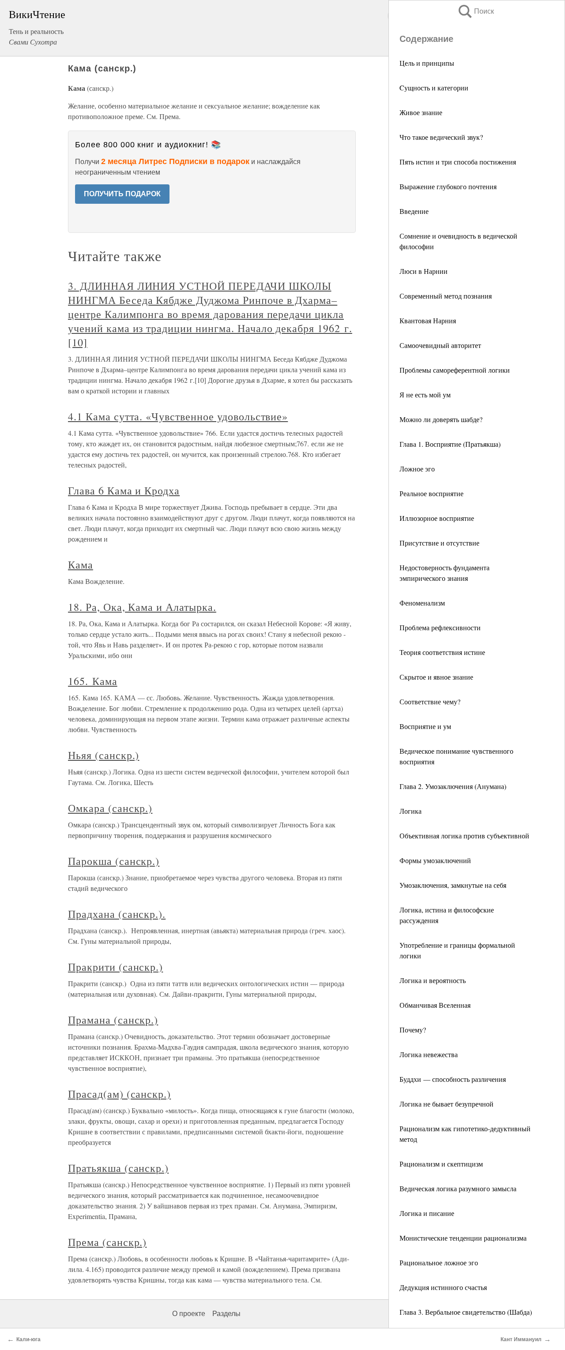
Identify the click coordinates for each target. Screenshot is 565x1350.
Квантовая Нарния (427, 320)
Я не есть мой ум (425, 394)
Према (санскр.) (107, 1242)
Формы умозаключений (435, 860)
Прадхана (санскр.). (117, 914)
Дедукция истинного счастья (443, 1287)
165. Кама (92, 681)
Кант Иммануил (521, 1339)
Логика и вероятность (432, 980)
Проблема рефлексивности (440, 627)
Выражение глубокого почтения (448, 186)
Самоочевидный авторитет (440, 345)
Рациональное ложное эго (438, 1262)
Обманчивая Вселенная (435, 1005)
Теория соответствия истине (442, 652)
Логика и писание (426, 1213)
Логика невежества (428, 1054)
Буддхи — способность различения (452, 1079)
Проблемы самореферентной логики (454, 369)
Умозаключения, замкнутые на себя (452, 885)
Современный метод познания (445, 295)
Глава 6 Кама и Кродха (124, 490)
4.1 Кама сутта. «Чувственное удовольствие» (178, 416)
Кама (80, 564)
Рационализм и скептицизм (441, 1163)
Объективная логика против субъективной (464, 835)
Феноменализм (422, 602)
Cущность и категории (433, 87)
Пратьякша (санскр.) (118, 1168)
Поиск (475, 11)
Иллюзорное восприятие (436, 518)
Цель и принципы (426, 62)
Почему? (412, 1029)
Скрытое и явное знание (436, 676)
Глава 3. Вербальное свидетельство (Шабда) (465, 1311)
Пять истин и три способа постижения (457, 161)
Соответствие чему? (429, 701)
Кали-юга (28, 1339)
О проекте (188, 1313)
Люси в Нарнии (423, 271)
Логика (410, 810)
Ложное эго (417, 468)
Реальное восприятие (431, 493)
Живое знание (420, 112)
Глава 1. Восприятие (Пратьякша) (450, 444)
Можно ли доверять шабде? (440, 419)
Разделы (226, 1313)
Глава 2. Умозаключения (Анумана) (452, 786)
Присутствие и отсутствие (439, 542)
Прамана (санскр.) (113, 1020)
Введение (414, 211)
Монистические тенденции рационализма (463, 1237)
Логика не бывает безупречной (446, 1103)
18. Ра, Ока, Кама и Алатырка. (142, 607)
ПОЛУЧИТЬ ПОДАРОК (122, 194)
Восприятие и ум (425, 726)
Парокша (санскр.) (113, 861)
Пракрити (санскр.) (115, 967)
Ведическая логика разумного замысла (457, 1188)
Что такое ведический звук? (441, 137)
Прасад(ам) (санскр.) (119, 1094)
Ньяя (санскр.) (103, 755)
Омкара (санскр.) (110, 808)
